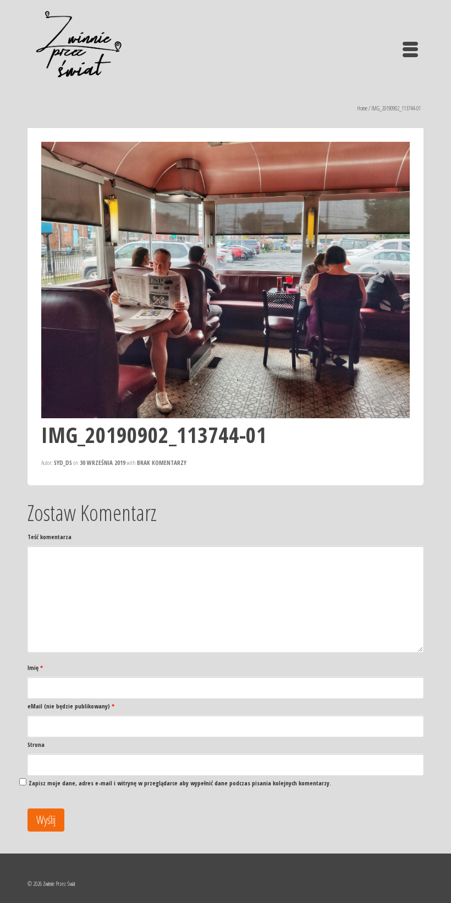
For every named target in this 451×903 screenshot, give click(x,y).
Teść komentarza (50, 537)
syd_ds (63, 462)
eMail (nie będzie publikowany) (71, 706)
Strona (36, 744)
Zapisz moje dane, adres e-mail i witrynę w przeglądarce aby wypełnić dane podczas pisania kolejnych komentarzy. (180, 783)
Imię (35, 667)
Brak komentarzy (161, 462)
